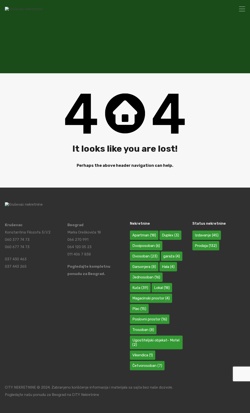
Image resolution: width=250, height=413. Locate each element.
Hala (168, 267)
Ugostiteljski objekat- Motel (155, 342)
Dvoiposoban (146, 246)
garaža (171, 256)
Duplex (170, 235)
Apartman (144, 235)
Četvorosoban (147, 365)
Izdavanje (207, 235)
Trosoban (143, 330)
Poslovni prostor (149, 319)
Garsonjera (144, 267)
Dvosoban (144, 256)
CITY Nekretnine (85, 394)
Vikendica (142, 355)
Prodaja (206, 246)
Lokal (162, 288)
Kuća (140, 288)
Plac (139, 309)
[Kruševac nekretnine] (24, 9)
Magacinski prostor (151, 298)
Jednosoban (146, 277)
